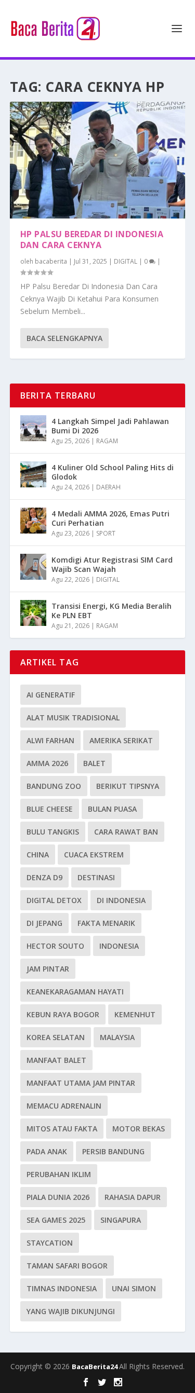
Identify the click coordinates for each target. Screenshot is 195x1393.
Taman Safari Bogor (67, 1266)
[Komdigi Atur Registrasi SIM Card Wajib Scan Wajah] (33, 567)
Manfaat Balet (56, 1060)
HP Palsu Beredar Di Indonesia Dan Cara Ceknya (92, 239)
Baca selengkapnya (64, 338)
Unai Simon (134, 1288)
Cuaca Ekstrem (94, 854)
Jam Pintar (48, 969)
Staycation (50, 1243)
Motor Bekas (138, 1128)
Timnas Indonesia (62, 1288)
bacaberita (51, 261)
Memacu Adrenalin (64, 1106)
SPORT (105, 533)
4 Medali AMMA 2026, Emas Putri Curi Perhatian (110, 518)
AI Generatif (51, 695)
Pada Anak (47, 1151)
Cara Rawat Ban (126, 832)
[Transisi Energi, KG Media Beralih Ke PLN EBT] (33, 613)
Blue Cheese (50, 809)
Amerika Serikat (121, 740)
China (38, 854)
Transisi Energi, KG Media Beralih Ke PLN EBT (111, 610)
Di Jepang (44, 923)
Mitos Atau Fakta (62, 1128)
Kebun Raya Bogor (63, 1014)
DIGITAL (125, 261)
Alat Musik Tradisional (73, 717)
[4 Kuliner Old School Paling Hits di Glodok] (33, 474)
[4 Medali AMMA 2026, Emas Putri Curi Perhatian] (33, 521)
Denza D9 (44, 877)
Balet (94, 763)
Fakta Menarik (106, 923)
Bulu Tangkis (53, 832)
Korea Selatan (56, 1037)
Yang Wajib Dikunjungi (71, 1311)
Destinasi (96, 877)
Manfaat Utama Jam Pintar (81, 1083)
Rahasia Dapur (133, 1197)
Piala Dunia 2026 (58, 1197)
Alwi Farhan (50, 740)
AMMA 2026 (47, 763)
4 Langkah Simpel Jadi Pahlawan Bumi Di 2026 (110, 425)
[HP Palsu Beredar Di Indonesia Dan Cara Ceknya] (98, 160)
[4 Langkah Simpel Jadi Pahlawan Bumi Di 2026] (33, 428)
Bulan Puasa (112, 809)
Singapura (120, 1220)
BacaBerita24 (95, 1366)
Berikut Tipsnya (127, 786)
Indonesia (119, 946)
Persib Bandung (113, 1151)
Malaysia (117, 1037)
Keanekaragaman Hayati (75, 991)
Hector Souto (55, 946)
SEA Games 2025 (56, 1220)
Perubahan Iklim (59, 1174)
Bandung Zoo (54, 786)
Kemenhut (134, 1014)
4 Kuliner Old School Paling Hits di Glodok (112, 472)
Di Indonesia (121, 900)
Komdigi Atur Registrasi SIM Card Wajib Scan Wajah (112, 564)
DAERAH (108, 487)
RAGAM (107, 440)
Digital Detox (54, 900)
